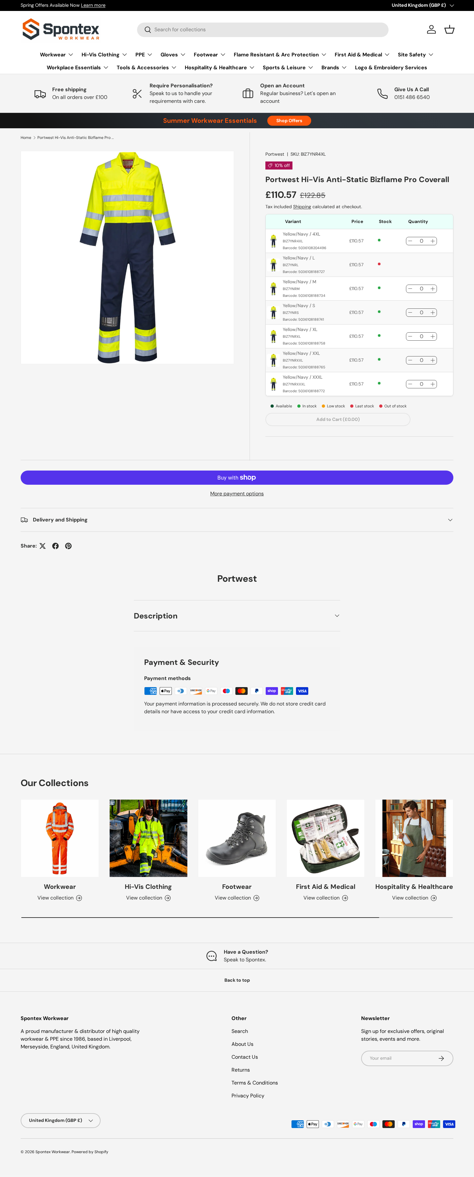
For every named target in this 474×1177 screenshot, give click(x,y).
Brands (330, 67)
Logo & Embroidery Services (391, 67)
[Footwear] (237, 838)
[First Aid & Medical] (325, 838)
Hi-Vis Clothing (101, 54)
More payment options (237, 493)
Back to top (237, 980)
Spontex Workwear (52, 1151)
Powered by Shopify (90, 1151)
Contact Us (245, 1057)
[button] (449, 29)
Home (26, 138)
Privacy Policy (248, 1095)
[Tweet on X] (42, 546)
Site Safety (412, 54)
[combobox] (263, 29)
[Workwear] (60, 838)
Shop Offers (289, 120)
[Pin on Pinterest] (68, 546)
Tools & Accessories (143, 67)
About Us (242, 1044)
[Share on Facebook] (55, 546)
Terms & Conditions (255, 1082)
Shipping (302, 206)
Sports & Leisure (284, 67)
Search (240, 1031)
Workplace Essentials (74, 67)
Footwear (206, 54)
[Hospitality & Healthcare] (414, 838)
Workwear (53, 54)
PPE (140, 54)
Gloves (169, 54)
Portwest (274, 154)
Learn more (93, 5)
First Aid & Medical (358, 54)
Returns (241, 1069)
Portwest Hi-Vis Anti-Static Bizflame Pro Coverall (76, 138)
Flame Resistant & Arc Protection (276, 54)
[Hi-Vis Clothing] (148, 838)
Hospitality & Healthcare (216, 67)
